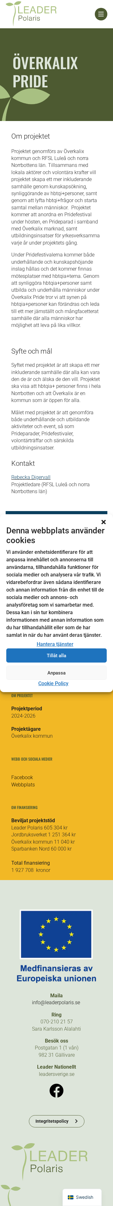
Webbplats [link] (23, 785)
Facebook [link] (22, 777)
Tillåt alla (56, 655)
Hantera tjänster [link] (55, 644)
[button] (103, 522)
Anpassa (56, 673)
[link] (50, 14)
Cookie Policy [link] (53, 683)
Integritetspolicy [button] (51, 1121)
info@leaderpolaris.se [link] (56, 1002)
